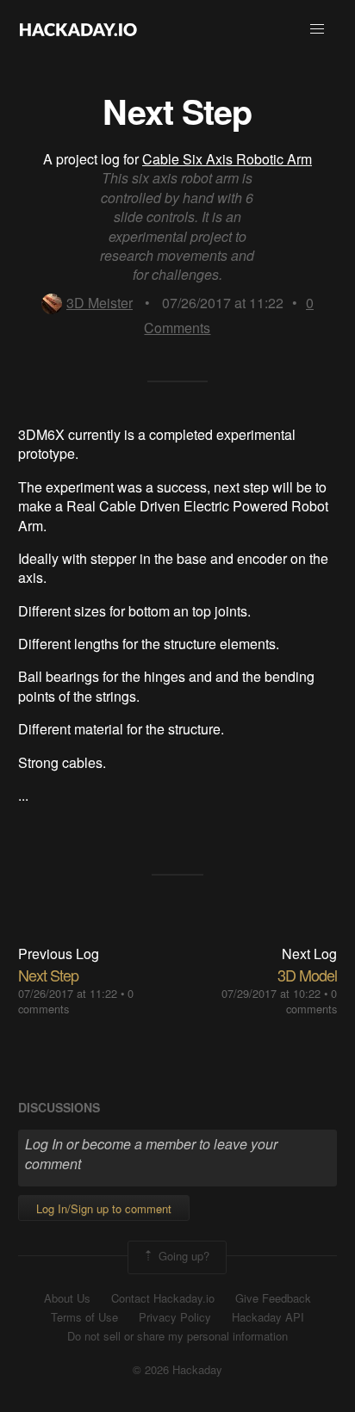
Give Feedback (273, 1298)
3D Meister (99, 303)
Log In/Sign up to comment (103, 1208)
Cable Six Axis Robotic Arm (227, 159)
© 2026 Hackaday (177, 1370)
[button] (317, 29)
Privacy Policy (175, 1317)
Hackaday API (268, 1317)
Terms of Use (84, 1317)
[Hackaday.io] (78, 29)
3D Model (307, 974)
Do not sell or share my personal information (177, 1336)
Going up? (182, 1256)
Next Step (48, 974)
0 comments (311, 1001)
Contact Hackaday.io (163, 1298)
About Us (67, 1298)
